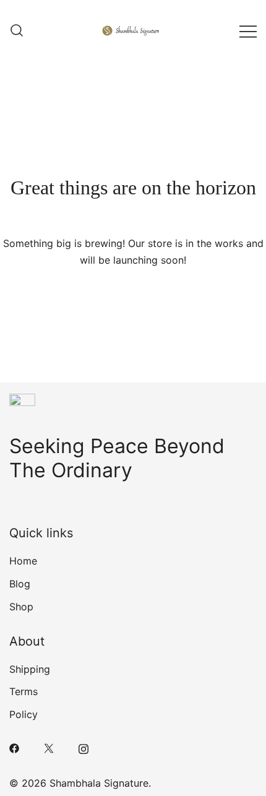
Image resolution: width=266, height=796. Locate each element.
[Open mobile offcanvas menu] (248, 30)
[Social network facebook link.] (14, 748)
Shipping (29, 669)
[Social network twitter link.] (49, 748)
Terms (23, 691)
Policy (23, 714)
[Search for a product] (16, 31)
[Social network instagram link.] (83, 748)
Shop (21, 606)
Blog (19, 584)
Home (23, 561)
